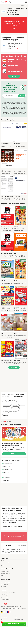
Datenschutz (4, 617)
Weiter (22, 95)
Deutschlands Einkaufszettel (8, 592)
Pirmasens (5, 415)
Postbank (5, 472)
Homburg (5, 411)
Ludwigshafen (12, 400)
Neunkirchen (6, 408)
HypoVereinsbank (8, 466)
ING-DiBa (6, 480)
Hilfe (2, 615)
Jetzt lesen (14, 453)
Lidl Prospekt (4, 586)
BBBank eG (6, 477)
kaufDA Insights (4, 595)
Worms (15, 404)
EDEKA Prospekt (5, 571)
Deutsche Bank (7, 469)
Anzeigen (23, 5)
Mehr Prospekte (14, 367)
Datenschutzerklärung (20, 109)
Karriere (3, 565)
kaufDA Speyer (5, 549)
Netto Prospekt (4, 584)
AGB (2, 619)
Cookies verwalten (18, 619)
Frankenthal (15, 408)
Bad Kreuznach (14, 411)
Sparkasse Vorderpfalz (9, 475)
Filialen (13, 549)
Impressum (17, 615)
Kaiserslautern (6, 404)
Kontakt (16, 617)
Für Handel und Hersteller (7, 563)
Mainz (4, 400)
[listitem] (7, 134)
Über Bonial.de (4, 560)
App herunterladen (5, 597)
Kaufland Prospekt (5, 573)
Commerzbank (7, 463)
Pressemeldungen (5, 599)
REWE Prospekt (4, 575)
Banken (18, 549)
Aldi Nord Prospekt (5, 582)
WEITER (14, 28)
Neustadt (21, 404)
